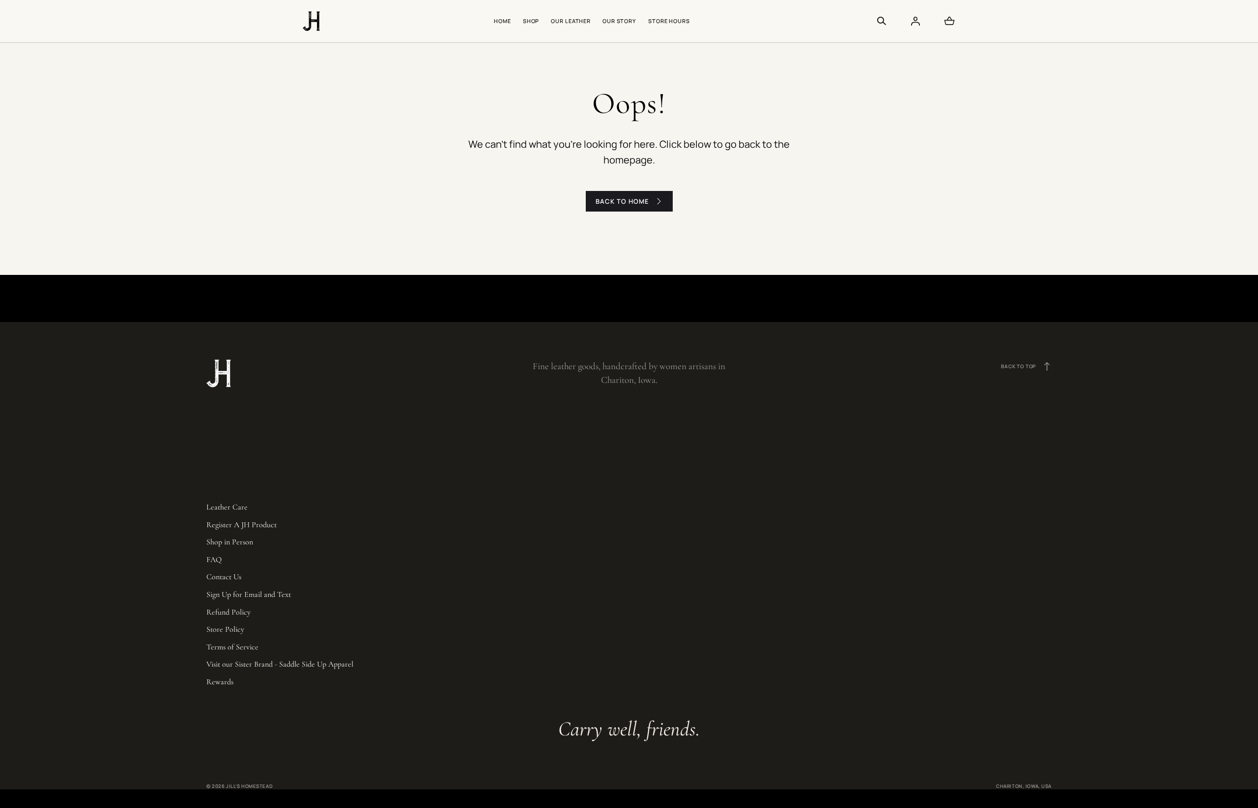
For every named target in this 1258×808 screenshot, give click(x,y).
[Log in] (915, 21)
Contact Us (223, 577)
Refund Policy (228, 612)
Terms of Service (232, 647)
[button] (881, 21)
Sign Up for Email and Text (248, 594)
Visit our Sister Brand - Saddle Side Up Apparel (279, 664)
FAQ (214, 560)
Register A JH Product (241, 525)
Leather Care (227, 507)
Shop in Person (229, 542)
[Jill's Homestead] (311, 21)
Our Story (619, 21)
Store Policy (225, 629)
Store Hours (669, 21)
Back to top (1026, 366)
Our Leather (571, 21)
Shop (531, 21)
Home (502, 21)
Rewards (219, 682)
